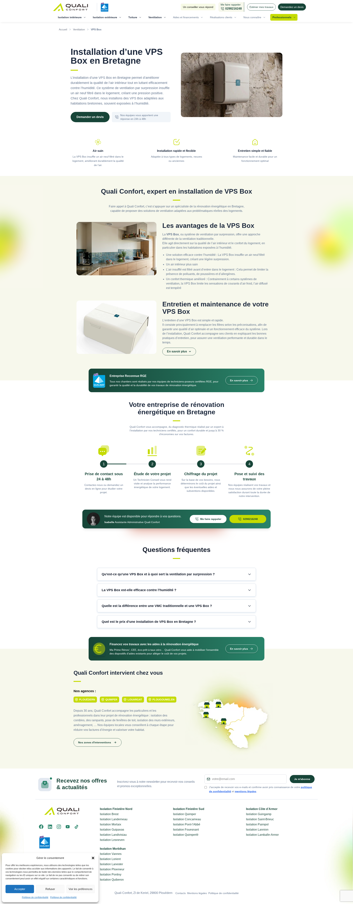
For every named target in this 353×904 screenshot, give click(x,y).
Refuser (50, 889)
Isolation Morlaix (110, 824)
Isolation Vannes (111, 853)
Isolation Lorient (110, 859)
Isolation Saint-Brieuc (260, 819)
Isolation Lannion (257, 829)
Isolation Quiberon (112, 879)
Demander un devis (90, 117)
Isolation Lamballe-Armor (262, 834)
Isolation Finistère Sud (188, 809)
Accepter (19, 889)
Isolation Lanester (111, 864)
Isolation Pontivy (110, 874)
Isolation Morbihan (113, 848)
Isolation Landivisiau (113, 834)
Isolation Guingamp (258, 814)
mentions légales (245, 791)
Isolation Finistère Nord (116, 809)
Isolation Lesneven (112, 839)
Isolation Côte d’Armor (261, 809)
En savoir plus (239, 380)
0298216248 (250, 519)
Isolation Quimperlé (185, 834)
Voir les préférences (80, 889)
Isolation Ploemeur (112, 869)
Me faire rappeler (210, 519)
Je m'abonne (302, 779)
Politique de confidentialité (35, 897)
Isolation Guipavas (112, 829)
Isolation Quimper (184, 814)
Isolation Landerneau (113, 819)
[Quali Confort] (72, 7)
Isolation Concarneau (187, 819)
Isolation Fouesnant (186, 829)
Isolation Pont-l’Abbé (186, 824)
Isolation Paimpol (257, 824)
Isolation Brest (109, 814)
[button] (93, 858)
